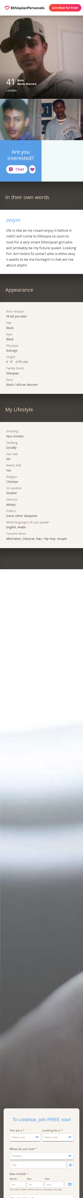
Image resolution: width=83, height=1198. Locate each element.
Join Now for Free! (65, 8)
